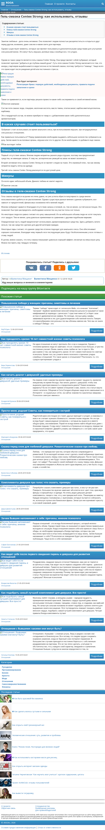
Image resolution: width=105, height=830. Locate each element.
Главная (49, 3)
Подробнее (96, 330)
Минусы (10, 32)
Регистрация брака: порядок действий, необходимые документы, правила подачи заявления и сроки (56, 86)
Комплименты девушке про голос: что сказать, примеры (36, 482)
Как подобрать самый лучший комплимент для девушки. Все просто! (43, 592)
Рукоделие (7, 667)
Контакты (70, 3)
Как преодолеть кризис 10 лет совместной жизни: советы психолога (43, 338)
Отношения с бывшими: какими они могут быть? (31, 628)
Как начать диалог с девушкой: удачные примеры (32, 374)
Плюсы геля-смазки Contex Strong (21, 30)
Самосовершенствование (14, 684)
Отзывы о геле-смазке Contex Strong (22, 35)
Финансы (6, 687)
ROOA (9, 2)
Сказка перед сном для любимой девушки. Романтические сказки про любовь (49, 446)
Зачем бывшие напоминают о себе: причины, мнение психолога (41, 518)
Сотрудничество (42, 806)
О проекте (59, 3)
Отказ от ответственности (49, 827)
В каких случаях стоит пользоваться (22, 27)
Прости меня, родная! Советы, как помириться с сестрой (35, 410)
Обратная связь (8, 808)
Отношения (5, 332)
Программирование (11, 670)
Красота (5, 675)
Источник (5, 253)
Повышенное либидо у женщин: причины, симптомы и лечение (40, 303)
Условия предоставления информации (18, 827)
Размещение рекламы (45, 808)
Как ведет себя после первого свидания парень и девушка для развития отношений (45, 555)
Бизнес (5, 673)
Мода (4, 678)
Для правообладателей (45, 810)
